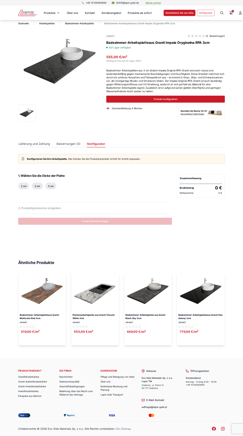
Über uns (72, 13)
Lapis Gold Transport (112, 394)
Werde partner (153, 2)
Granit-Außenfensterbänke (32, 381)
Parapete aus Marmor (29, 396)
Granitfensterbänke (28, 376)
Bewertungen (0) (69, 143)
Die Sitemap (123, 428)
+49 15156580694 (96, 2)
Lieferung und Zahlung (34, 143)
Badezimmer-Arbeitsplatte (79, 23)
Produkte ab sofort (140, 13)
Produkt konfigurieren (165, 99)
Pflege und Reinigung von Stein (117, 376)
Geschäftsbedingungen (72, 386)
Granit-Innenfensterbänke (32, 386)
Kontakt (90, 13)
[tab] (34, 144)
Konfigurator (205, 12)
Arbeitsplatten (47, 23)
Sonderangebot (111, 13)
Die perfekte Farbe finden (192, 114)
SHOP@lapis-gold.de (127, 2)
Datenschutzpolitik (69, 381)
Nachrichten (66, 376)
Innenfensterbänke (28, 391)
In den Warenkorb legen (95, 221)
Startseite (23, 23)
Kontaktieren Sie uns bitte (179, 12)
